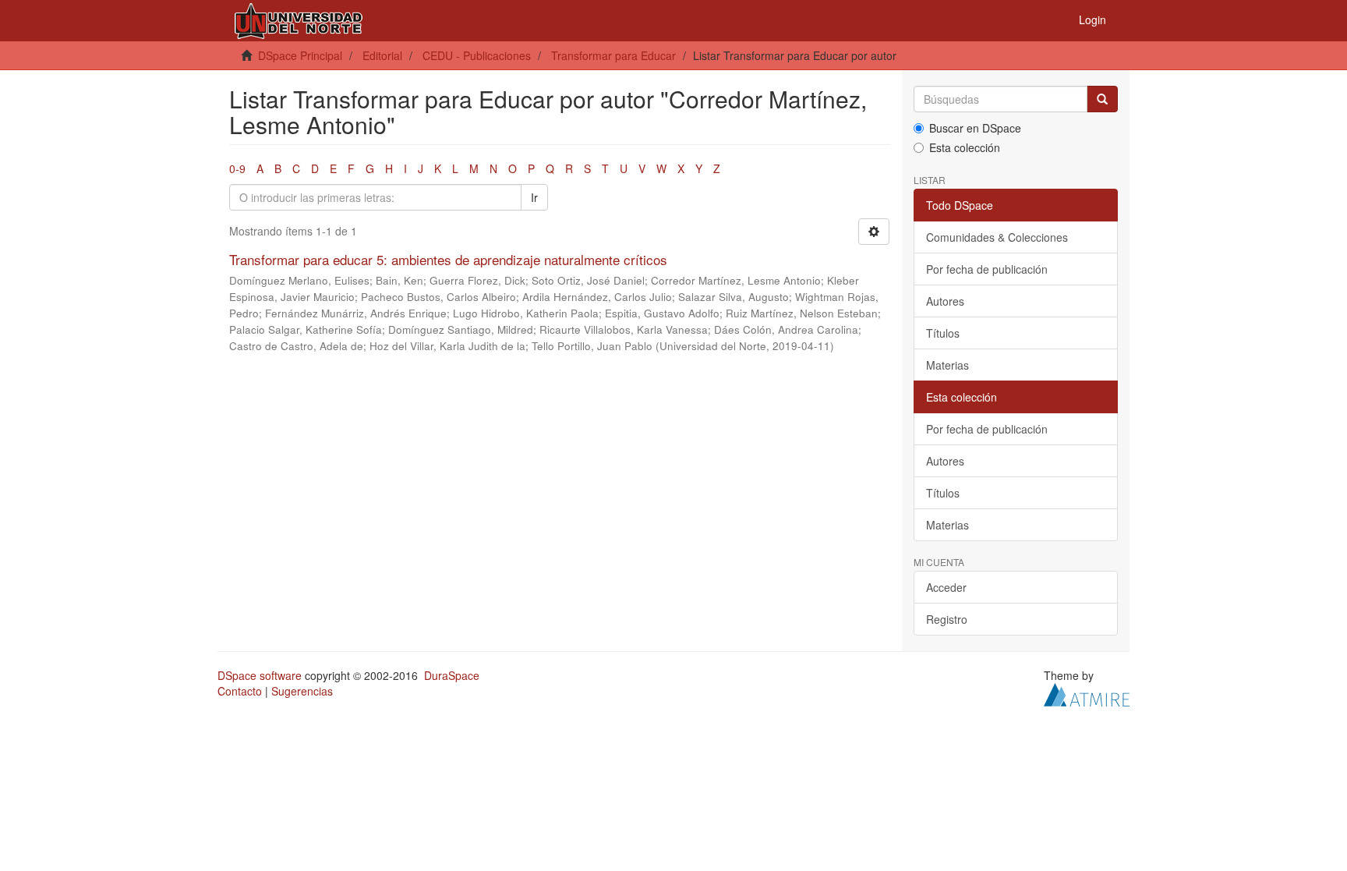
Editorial (382, 55)
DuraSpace (451, 675)
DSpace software (259, 675)
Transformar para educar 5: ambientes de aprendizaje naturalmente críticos (448, 259)
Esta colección (964, 147)
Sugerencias (302, 691)
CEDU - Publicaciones (476, 55)
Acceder (946, 587)
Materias (947, 365)
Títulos (943, 333)
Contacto (239, 691)
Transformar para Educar (613, 55)
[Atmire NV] (1087, 693)
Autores (945, 301)
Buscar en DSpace (975, 128)
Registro (946, 619)
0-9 (237, 168)
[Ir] (1102, 99)
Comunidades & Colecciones (997, 237)
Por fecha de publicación (987, 269)
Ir (534, 197)
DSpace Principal (300, 55)
